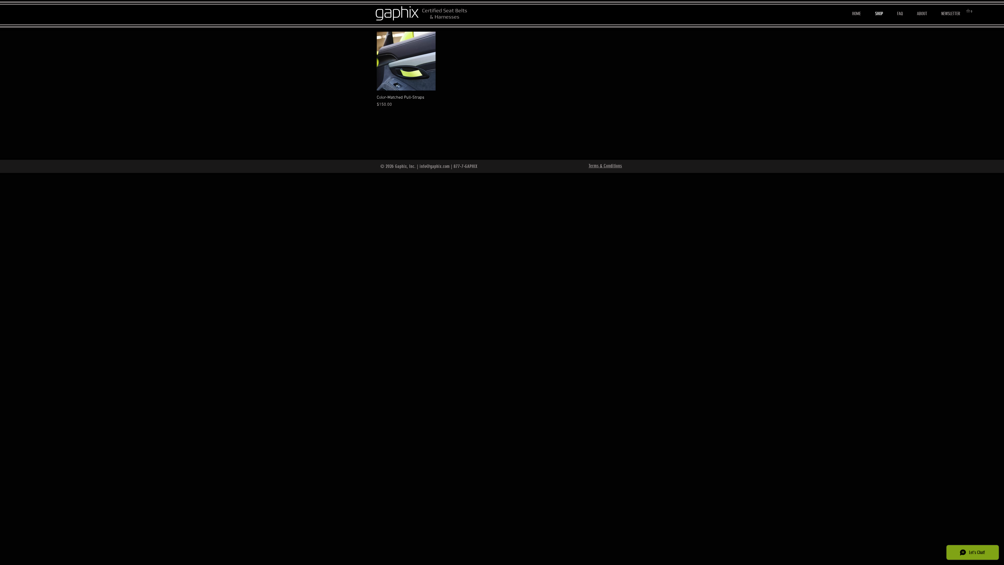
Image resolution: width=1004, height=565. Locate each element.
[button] (970, 11)
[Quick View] (406, 61)
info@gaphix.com (435, 166)
